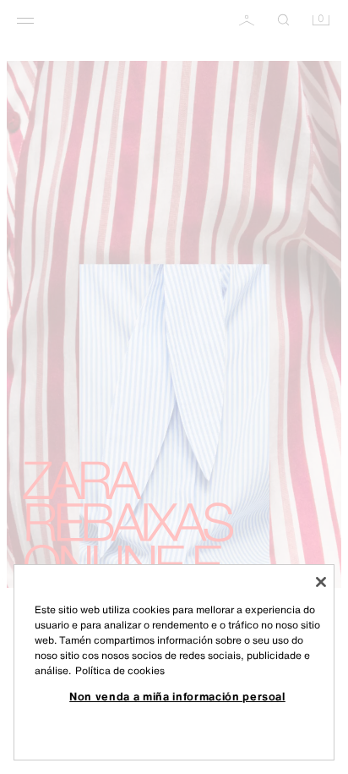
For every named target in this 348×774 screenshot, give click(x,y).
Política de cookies (120, 670)
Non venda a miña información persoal (177, 696)
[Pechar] (321, 582)
